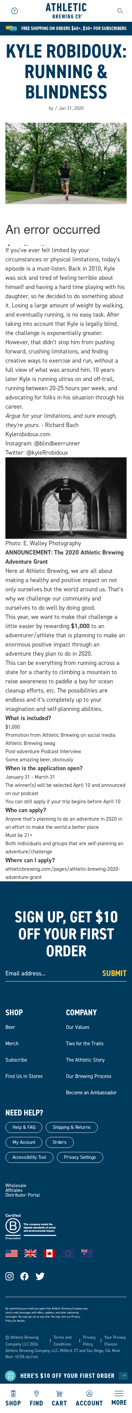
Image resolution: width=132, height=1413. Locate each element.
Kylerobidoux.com (27, 434)
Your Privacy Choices (115, 1341)
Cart (59, 1403)
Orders (60, 1142)
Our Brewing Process (88, 1076)
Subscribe (16, 1060)
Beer (10, 1027)
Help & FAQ (24, 1127)
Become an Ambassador (91, 1092)
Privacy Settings (80, 1157)
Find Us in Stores (24, 1076)
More (119, 1402)
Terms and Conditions (62, 1341)
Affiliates (14, 1190)
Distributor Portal (22, 1195)
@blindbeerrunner (57, 443)
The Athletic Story (85, 1060)
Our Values (77, 1027)
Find (36, 1403)
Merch (12, 1043)
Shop (13, 1403)
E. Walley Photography (52, 543)
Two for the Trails (85, 1043)
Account (89, 1403)
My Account (24, 1142)
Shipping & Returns (72, 1127)
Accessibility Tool (29, 1157)
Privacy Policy (89, 1341)
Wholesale (15, 1185)
